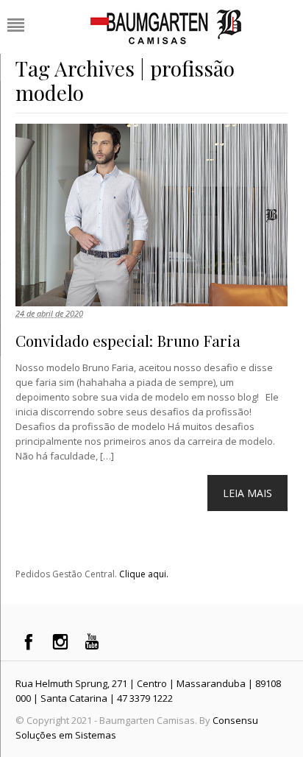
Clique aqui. (143, 574)
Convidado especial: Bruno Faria (127, 340)
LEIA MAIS (247, 493)
